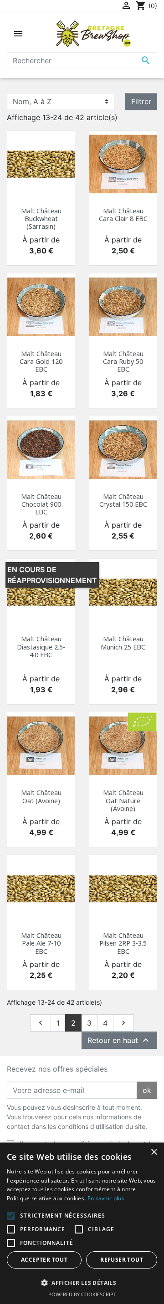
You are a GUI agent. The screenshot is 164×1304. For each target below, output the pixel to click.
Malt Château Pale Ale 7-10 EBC (41, 943)
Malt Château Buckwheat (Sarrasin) (41, 218)
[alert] (82, 1223)
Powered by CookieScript (82, 1294)
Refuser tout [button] (121, 1260)
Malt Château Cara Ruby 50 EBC (123, 361)
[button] (82, 1282)
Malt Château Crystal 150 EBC (123, 500)
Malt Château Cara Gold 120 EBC (41, 361)
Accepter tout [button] (44, 1260)
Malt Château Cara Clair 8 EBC (123, 214)
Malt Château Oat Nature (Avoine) (123, 800)
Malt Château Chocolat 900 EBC (41, 504)
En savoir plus (105, 1198)
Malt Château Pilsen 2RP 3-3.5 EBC (123, 943)
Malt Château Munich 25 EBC (123, 642)
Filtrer (141, 101)
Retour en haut (119, 1040)
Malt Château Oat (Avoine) (41, 796)
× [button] (153, 1152)
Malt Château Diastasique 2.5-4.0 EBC (41, 646)
